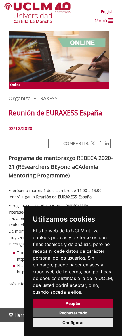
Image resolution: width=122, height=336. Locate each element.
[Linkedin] (105, 143)
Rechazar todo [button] (73, 312)
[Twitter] (92, 143)
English (107, 11)
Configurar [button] (73, 322)
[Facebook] (98, 143)
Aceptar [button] (73, 303)
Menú (101, 20)
